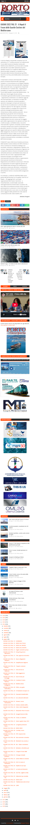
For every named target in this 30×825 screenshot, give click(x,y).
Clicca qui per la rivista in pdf (8, 325)
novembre (6, 628)
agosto (5, 634)
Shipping (8, 201)
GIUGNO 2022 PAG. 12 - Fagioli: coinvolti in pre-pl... (16, 649)
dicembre (6, 626)
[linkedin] (28, 1)
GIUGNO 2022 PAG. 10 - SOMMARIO (12, 641)
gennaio (6, 797)
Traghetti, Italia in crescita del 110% (18, 567)
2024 (3, 620)
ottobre (6, 630)
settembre (6, 632)
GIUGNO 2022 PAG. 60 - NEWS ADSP (12, 779)
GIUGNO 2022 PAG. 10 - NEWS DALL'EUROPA (14, 647)
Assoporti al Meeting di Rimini (16, 557)
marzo (5, 792)
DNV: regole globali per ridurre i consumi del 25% (13, 226)
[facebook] (25, 1)
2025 (3, 617)
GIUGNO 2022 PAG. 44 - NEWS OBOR (12, 728)
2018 (3, 806)
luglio (5, 637)
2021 (3, 799)
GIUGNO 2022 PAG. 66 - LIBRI (11, 785)
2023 (3, 622)
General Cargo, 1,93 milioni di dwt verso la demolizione (14, 263)
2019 (3, 804)
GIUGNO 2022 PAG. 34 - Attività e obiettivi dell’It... (16, 705)
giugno (5, 639)
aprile (5, 790)
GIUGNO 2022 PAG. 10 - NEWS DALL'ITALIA (14, 643)
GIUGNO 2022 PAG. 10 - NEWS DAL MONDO (14, 645)
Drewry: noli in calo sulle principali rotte (10, 245)
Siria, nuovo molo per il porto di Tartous (19, 519)
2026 (3, 615)
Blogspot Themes (25, 823)
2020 (3, 802)
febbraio (6, 794)
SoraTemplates (9, 823)
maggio (6, 788)
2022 (3, 624)
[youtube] (27, 1)
